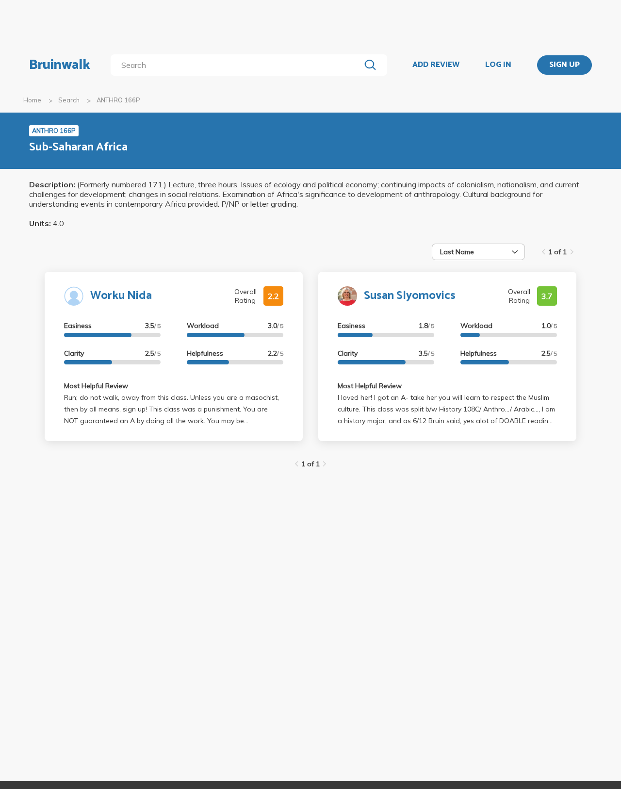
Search (69, 100)
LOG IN (498, 65)
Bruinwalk (59, 65)
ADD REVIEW (435, 65)
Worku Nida (121, 295)
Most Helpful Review (96, 385)
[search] (237, 65)
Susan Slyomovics (410, 295)
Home (32, 100)
